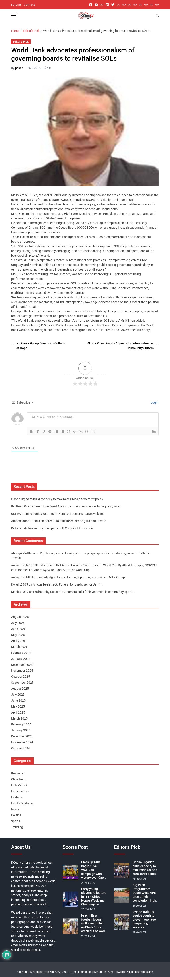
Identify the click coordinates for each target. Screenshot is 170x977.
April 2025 (18, 712)
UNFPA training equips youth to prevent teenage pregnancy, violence (57, 513)
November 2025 (22, 670)
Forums (16, 4)
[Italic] (38, 431)
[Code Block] (75, 431)
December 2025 (22, 664)
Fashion (16, 797)
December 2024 (22, 736)
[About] (157, 4)
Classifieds (18, 779)
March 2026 (19, 646)
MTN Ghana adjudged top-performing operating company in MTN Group (75, 577)
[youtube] (96, 4)
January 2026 (20, 658)
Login (154, 402)
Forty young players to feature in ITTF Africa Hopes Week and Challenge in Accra (93, 897)
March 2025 (19, 718)
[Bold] (31, 431)
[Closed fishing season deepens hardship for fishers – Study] (124, 4)
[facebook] (91, 4)
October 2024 (20, 748)
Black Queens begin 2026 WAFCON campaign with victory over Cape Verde (93, 870)
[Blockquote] (69, 431)
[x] (113, 4)
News (15, 809)
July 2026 (18, 623)
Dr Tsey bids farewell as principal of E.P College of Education (52, 528)
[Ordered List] (56, 431)
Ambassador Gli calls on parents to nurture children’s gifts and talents (58, 521)
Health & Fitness (22, 803)
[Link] (81, 431)
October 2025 (20, 676)
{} (86, 431)
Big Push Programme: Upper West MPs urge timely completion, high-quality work (66, 506)
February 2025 (21, 724)
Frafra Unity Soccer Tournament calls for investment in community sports (83, 592)
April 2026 (18, 640)
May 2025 (18, 706)
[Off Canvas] (13, 15)
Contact (29, 4)
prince (19, 68)
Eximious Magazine (141, 971)
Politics (16, 815)
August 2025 (20, 688)
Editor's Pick (21, 41)
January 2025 (20, 730)
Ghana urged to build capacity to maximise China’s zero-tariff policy (57, 499)
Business (17, 773)
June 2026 (18, 629)
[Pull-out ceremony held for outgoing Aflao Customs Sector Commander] (135, 4)
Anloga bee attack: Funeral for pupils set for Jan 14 (67, 584)
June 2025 (18, 700)
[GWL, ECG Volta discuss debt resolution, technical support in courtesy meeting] (118, 4)
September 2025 (22, 682)
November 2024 (22, 742)
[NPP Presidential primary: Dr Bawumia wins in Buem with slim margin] (151, 4)
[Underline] (44, 431)
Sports (15, 821)
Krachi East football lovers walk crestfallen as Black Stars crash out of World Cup (94, 923)
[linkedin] (107, 4)
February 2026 (21, 652)
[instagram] (102, 4)
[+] (93, 431)
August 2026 (20, 617)
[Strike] (50, 431)
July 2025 (18, 694)
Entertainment (21, 791)
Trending (17, 827)
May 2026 (18, 635)
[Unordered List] (62, 431)
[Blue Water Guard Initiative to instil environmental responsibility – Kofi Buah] (146, 4)
